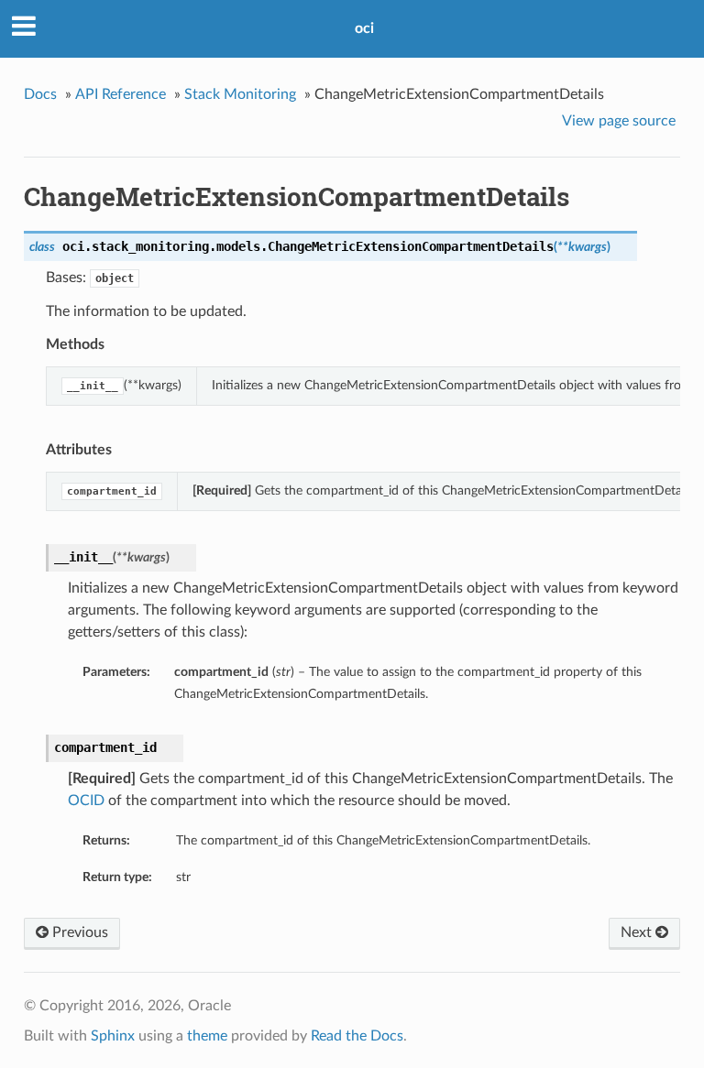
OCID (86, 800)
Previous (78, 932)
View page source (619, 121)
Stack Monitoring (240, 94)
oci (364, 28)
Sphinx (113, 1036)
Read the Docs (357, 1036)
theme (207, 1036)
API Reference (120, 94)
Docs (40, 94)
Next (638, 932)
